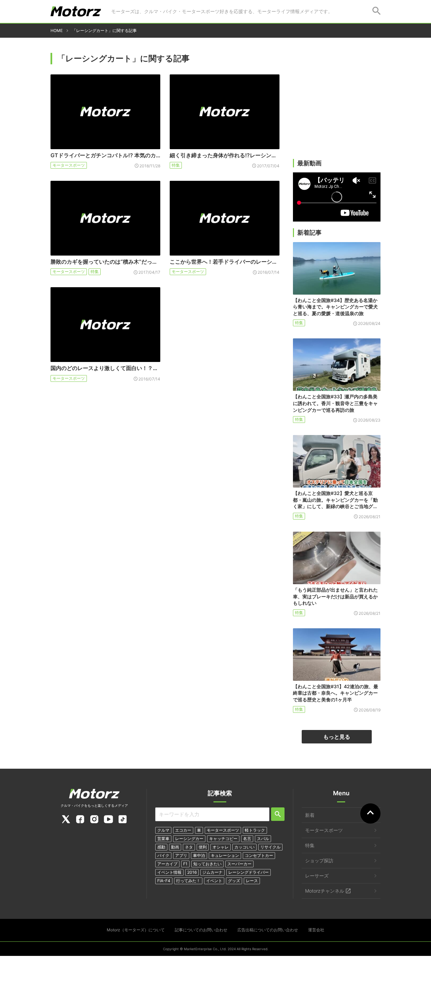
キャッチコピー (223, 838)
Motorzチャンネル (324, 891)
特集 (176, 165)
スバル (263, 838)
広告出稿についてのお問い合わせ (267, 929)
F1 (185, 863)
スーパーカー (239, 863)
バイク (163, 855)
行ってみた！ (188, 880)
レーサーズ (317, 875)
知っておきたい (207, 863)
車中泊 (199, 855)
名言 (247, 838)
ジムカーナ (212, 872)
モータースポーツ (69, 165)
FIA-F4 (163, 880)
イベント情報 (169, 872)
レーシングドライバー (248, 872)
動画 (175, 847)
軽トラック (255, 830)
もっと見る (336, 736)
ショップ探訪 (319, 860)
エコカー (183, 830)
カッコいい (244, 847)
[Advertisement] (336, 107)
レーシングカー (189, 838)
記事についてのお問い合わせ (201, 929)
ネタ (189, 847)
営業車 (163, 838)
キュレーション (225, 855)
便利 (203, 847)
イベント (214, 880)
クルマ (163, 830)
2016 (192, 872)
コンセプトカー (259, 855)
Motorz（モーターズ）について (136, 929)
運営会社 (316, 929)
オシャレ (220, 847)
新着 (309, 815)
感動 (161, 847)
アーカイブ (167, 863)
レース (252, 880)
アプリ (181, 855)
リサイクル (270, 847)
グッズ (234, 880)
